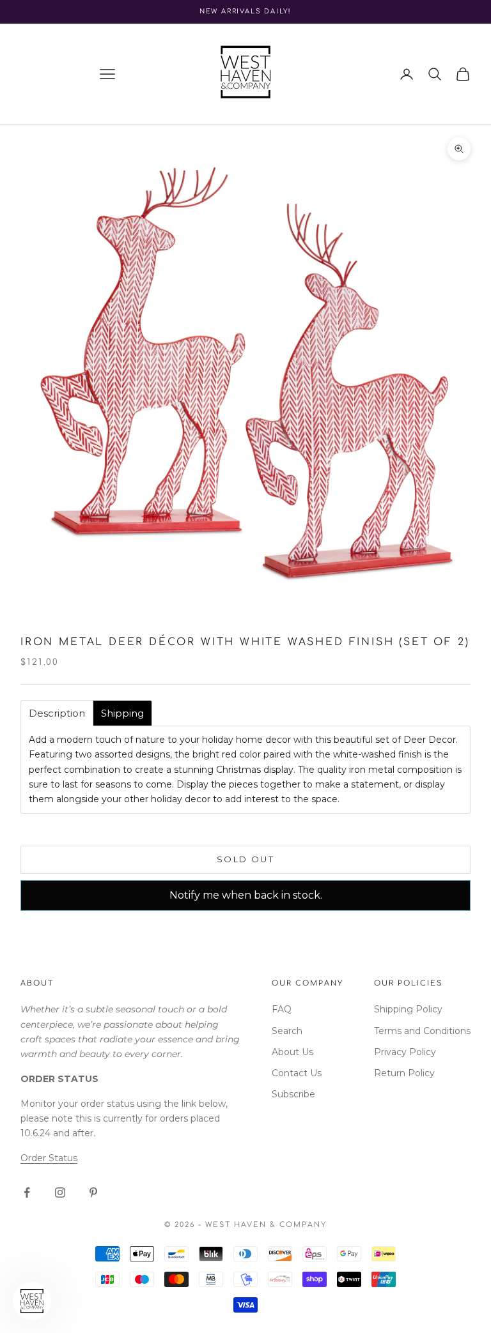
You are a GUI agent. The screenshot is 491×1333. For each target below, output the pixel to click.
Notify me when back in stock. (245, 895)
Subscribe (293, 1094)
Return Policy (404, 1073)
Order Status (48, 1158)
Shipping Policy (408, 1009)
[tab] (56, 713)
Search (287, 1031)
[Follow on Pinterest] (93, 1192)
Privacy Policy (405, 1052)
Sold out (245, 859)
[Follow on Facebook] (26, 1192)
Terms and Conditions (422, 1031)
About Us (292, 1052)
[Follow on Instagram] (60, 1192)
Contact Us (297, 1073)
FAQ (282, 1009)
